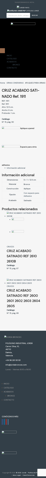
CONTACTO (12, 68)
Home (2, 83)
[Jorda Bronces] (23, 24)
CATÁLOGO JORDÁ (32, 11)
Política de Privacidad (36, 473)
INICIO (9, 55)
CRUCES (10, 246)
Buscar (35, 15)
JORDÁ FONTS (24, 8)
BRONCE (16, 65)
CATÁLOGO (12, 58)
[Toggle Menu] (2, 50)
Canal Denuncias (28, 475)
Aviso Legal (16, 475)
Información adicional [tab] (16, 168)
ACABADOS (12, 61)
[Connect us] (2, 422)
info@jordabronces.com (16, 365)
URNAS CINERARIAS (15, 83)
